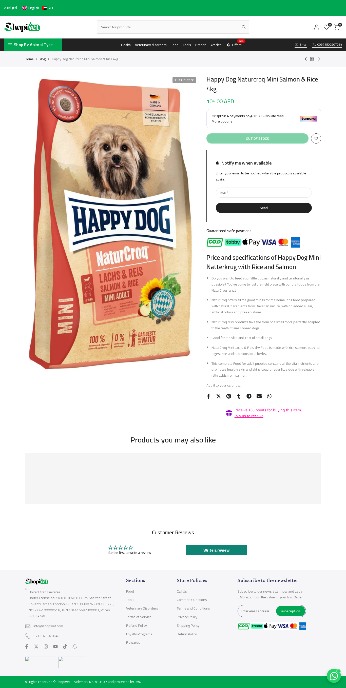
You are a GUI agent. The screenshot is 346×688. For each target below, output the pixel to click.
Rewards (133, 642)
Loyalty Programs (139, 634)
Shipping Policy (188, 625)
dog (43, 59)
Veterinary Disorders (142, 608)
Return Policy (187, 634)
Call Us (182, 591)
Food (130, 591)
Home (29, 59)
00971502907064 (329, 44)
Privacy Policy (187, 617)
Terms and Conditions (193, 608)
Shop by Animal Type (33, 44)
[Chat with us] (334, 676)
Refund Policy (136, 625)
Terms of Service (138, 617)
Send (264, 208)
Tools (130, 599)
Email (303, 44)
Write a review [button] (216, 550)
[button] (38, 8)
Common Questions (192, 599)
